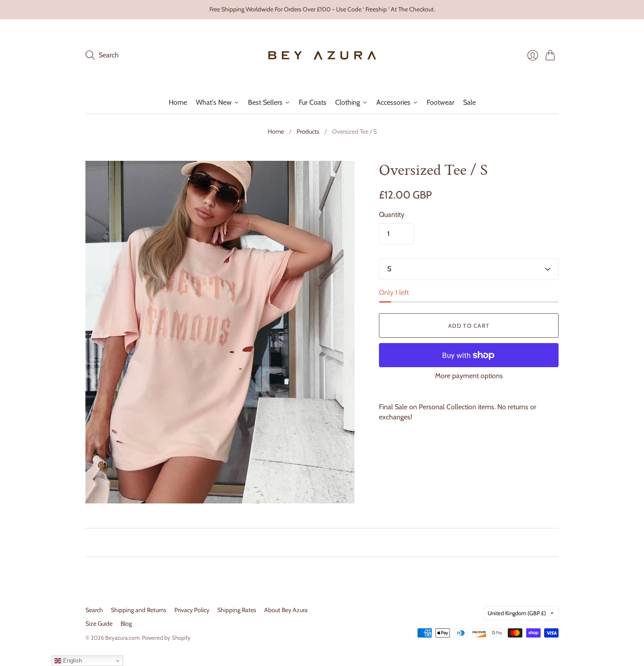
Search (94, 610)
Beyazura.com (122, 637)
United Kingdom (517, 612)
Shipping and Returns (138, 610)
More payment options (469, 376)
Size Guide (99, 623)
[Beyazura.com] (322, 55)
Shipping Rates (236, 610)
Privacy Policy (191, 610)
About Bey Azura (286, 610)
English (71, 660)
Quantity (391, 214)
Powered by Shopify (166, 637)
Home (276, 131)
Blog (126, 623)
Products (308, 131)
